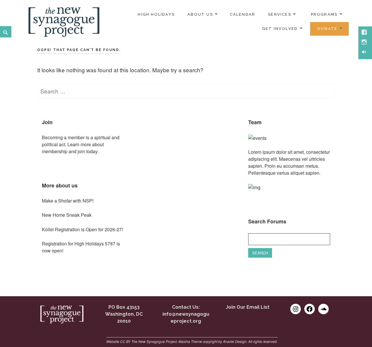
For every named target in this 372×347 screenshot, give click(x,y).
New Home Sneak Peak (67, 215)
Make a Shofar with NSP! (68, 200)
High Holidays (156, 14)
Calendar (242, 14)
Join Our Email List (247, 307)
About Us (200, 14)
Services (279, 14)
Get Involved (280, 28)
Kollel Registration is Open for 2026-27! (82, 229)
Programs (324, 14)
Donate (327, 28)
